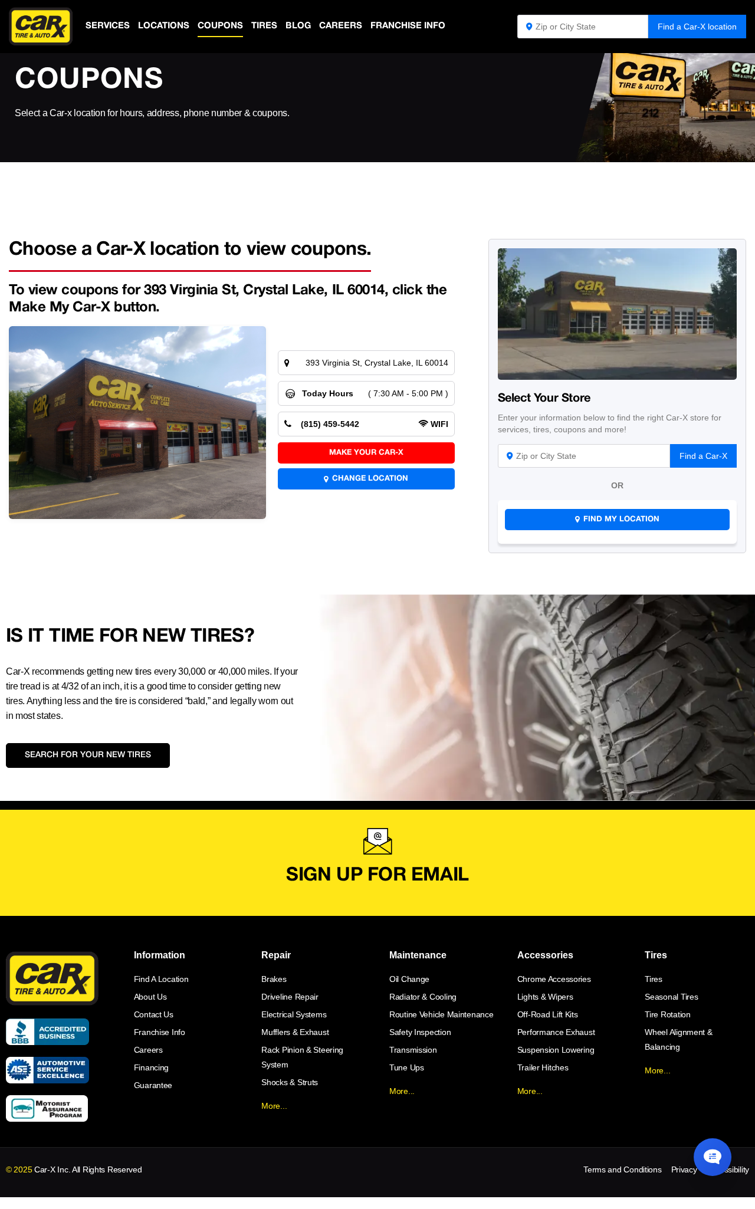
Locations (163, 26)
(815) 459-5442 (330, 424)
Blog (298, 26)
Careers (340, 26)
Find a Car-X (703, 456)
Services (108, 26)
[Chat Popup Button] (712, 1157)
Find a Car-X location (697, 26)
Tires (264, 26)
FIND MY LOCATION (621, 519)
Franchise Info (407, 26)
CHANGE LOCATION (370, 478)
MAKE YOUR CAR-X (366, 452)
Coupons (220, 26)
